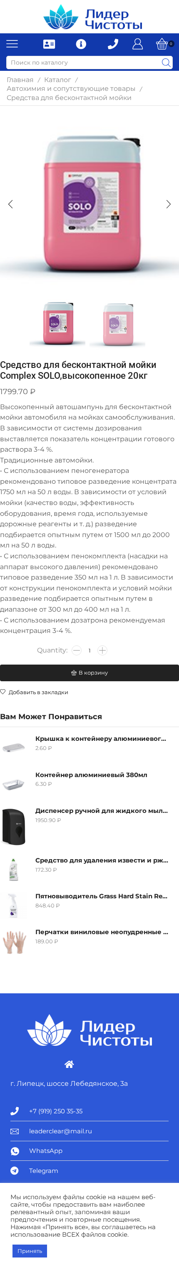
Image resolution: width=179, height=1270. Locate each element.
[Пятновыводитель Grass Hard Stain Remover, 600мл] (13, 905)
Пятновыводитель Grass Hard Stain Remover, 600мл (102, 896)
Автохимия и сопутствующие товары (71, 88)
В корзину (93, 672)
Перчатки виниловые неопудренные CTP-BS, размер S (102, 932)
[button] (10, 204)
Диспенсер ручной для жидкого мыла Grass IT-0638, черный (102, 811)
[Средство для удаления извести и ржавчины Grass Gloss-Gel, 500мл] (13, 869)
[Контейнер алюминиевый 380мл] (13, 784)
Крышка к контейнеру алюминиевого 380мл (102, 738)
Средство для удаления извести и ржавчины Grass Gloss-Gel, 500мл (102, 860)
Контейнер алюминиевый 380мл (91, 775)
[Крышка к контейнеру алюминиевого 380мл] (13, 748)
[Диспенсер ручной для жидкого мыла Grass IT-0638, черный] (13, 827)
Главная (20, 80)
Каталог (57, 80)
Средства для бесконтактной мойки (69, 98)
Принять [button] (29, 1251)
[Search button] (166, 62)
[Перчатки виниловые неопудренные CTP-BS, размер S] (13, 941)
